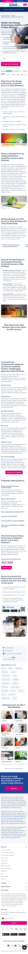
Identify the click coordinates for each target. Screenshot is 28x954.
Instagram (20, 929)
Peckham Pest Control (7, 816)
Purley (14, 698)
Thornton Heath (15, 687)
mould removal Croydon (15, 834)
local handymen (22, 449)
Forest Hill (21, 690)
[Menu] (2, 4)
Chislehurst (12, 694)
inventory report (7, 389)
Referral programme (5, 865)
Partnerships (4, 871)
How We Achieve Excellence (7, 855)
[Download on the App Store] (6, 611)
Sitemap (3, 879)
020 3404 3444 (9, 650)
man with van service (9, 428)
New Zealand (20, 945)
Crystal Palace (5, 683)
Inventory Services (5, 15)
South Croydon (6, 679)
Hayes (10, 668)
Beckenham (5, 672)
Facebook (3, 929)
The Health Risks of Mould (7, 852)
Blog (2, 873)
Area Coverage (4, 876)
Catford (4, 694)
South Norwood (6, 675)
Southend (14, 683)
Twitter (7, 929)
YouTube (16, 929)
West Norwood (5, 698)
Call (25, 4)
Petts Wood (5, 690)
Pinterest (11, 929)
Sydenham (15, 679)
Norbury (13, 690)
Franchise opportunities (6, 868)
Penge (15, 675)
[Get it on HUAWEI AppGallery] (22, 934)
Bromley (13, 672)
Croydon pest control (19, 836)
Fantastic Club (4, 857)
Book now (14, 788)
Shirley (3, 668)
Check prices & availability (14, 472)
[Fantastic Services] (14, 4)
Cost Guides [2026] (5, 849)
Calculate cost (6, 567)
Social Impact (4, 863)
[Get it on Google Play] (14, 611)
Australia (13, 945)
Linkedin (25, 929)
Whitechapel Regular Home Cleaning (15, 818)
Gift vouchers (4, 860)
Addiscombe (18, 668)
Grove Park (5, 687)
